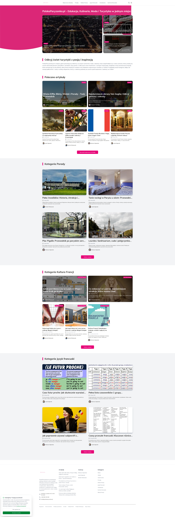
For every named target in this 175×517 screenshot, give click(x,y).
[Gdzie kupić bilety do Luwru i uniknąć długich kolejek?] (53, 315)
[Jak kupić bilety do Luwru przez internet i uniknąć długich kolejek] (76, 315)
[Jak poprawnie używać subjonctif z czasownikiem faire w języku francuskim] (64, 420)
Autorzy (80, 470)
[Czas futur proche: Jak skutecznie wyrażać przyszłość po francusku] (64, 377)
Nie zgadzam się (16, 509)
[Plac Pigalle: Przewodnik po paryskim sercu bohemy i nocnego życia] (64, 225)
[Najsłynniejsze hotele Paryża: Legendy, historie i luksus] (122, 120)
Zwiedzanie (102, 2)
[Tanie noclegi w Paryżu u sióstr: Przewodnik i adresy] (111, 182)
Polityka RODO (71, 506)
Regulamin (41, 506)
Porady (76, 2)
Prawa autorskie (48, 506)
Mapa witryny (87, 506)
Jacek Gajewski (95, 206)
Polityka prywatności (57, 506)
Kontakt (64, 506)
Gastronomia (101, 477)
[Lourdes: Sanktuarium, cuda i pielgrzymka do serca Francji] (111, 225)
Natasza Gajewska (50, 104)
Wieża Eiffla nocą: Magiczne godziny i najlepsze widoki (64, 46)
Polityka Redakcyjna (79, 506)
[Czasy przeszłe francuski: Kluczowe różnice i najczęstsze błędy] (111, 420)
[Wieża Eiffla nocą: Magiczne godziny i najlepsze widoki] (72, 34)
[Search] (129, 2)
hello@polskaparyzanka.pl (47, 499)
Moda (99, 472)
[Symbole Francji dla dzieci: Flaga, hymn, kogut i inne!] (99, 120)
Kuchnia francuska (112, 2)
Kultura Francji (84, 2)
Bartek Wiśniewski (49, 206)
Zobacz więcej (87, 257)
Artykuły (61, 470)
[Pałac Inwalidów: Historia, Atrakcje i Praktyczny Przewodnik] (64, 182)
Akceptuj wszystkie (16, 512)
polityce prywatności (21, 506)
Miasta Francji (101, 492)
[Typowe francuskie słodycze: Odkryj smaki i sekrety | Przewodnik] (76, 120)
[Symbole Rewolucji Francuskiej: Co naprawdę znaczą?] (53, 120)
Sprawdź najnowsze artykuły (87, 152)
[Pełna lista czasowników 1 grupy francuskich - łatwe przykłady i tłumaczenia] (111, 377)
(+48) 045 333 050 (45, 497)
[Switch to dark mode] (131, 3)
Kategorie (101, 470)
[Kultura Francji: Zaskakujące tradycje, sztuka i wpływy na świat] (99, 315)
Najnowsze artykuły (68, 2)
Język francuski (93, 2)
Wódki (99, 475)
